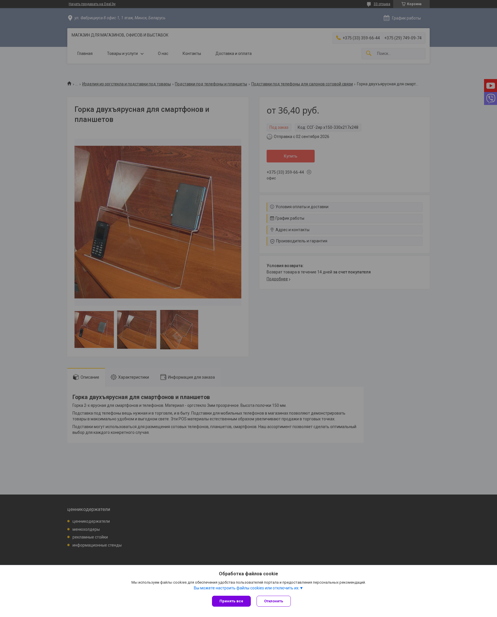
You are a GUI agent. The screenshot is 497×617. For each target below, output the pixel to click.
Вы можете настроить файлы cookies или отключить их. (246, 588)
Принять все (231, 601)
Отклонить (273, 601)
